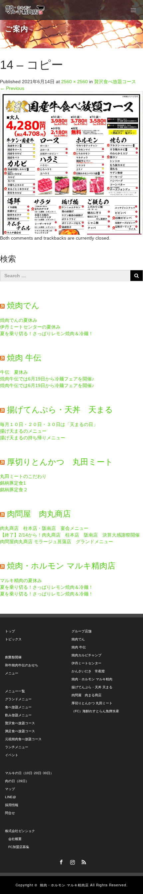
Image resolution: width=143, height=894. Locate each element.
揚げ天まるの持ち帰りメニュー (32, 437)
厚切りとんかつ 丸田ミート (60, 461)
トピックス (13, 639)
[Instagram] (71, 861)
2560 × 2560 (74, 81)
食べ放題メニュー (18, 707)
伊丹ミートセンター (86, 663)
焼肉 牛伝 (24, 357)
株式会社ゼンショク (20, 831)
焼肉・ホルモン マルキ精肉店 (61, 565)
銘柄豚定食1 (13, 483)
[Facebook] (60, 861)
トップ (10, 631)
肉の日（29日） (17, 781)
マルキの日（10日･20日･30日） (29, 773)
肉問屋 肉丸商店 (39, 513)
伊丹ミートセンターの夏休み (30, 327)
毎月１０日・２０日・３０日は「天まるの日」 (49, 424)
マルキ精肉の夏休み (21, 580)
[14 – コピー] (71, 162)
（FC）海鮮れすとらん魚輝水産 (95, 711)
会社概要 (13, 839)
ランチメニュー (16, 747)
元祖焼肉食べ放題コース (23, 739)
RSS (83, 861)
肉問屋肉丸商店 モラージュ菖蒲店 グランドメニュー (56, 541)
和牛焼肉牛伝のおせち (21, 665)
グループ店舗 (81, 631)
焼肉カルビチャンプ (86, 655)
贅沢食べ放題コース (115, 81)
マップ (10, 789)
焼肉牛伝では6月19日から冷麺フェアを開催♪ (47, 378)
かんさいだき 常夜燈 (88, 671)
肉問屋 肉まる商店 (86, 695)
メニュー (11, 673)
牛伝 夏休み (14, 372)
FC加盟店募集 (17, 847)
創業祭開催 (13, 657)
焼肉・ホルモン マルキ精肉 (92, 679)
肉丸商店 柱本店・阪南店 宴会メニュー (44, 528)
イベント (11, 755)
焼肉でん (23, 305)
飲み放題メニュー (18, 715)
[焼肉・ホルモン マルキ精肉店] (25, 10)
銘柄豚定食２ (14, 489)
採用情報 (11, 805)
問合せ (10, 813)
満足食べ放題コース (20, 731)
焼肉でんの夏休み (18, 320)
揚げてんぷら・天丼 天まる (60, 409)
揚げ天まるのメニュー (23, 431)
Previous (12, 88)
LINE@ (10, 797)
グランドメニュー (18, 699)
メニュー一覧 (15, 691)
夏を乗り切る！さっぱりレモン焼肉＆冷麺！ (46, 333)
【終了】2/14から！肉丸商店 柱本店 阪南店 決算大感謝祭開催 (70, 535)
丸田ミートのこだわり (23, 476)
